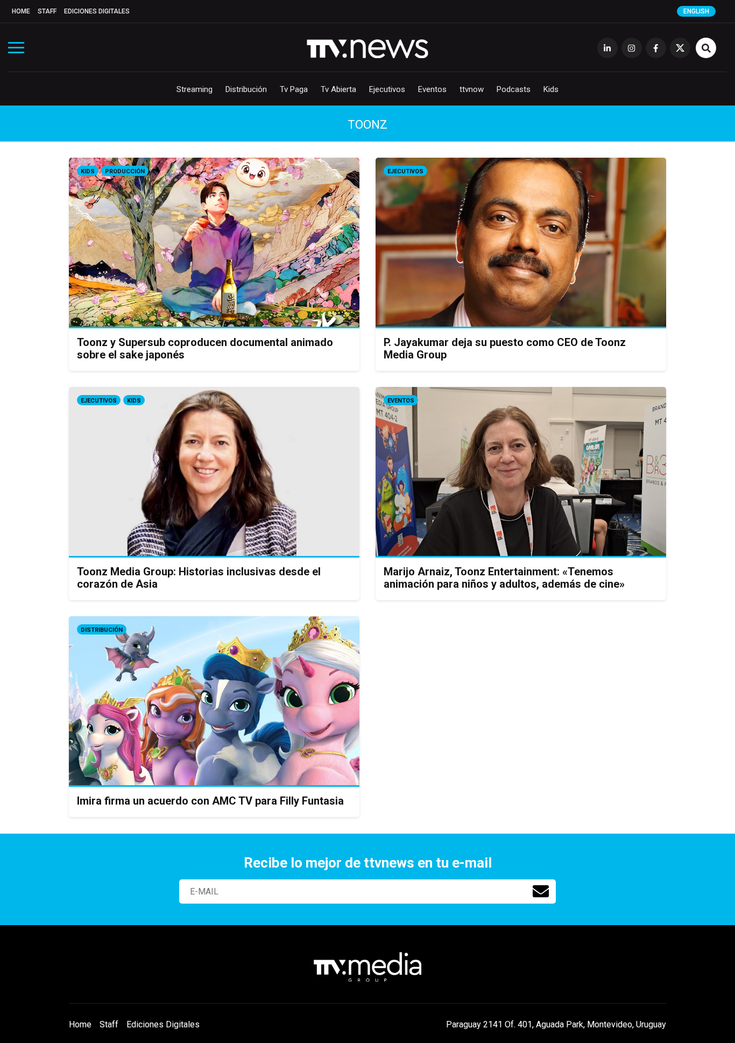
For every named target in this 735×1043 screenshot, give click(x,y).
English (696, 11)
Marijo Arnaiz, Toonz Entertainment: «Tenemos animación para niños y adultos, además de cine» (504, 577)
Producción (125, 171)
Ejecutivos (387, 89)
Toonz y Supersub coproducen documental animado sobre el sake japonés (205, 348)
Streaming (194, 89)
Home (21, 11)
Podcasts (514, 89)
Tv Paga (294, 89)
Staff (47, 11)
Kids (551, 89)
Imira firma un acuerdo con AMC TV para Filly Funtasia (210, 800)
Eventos (432, 89)
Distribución (246, 89)
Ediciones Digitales (97, 11)
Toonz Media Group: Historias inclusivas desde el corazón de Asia (199, 577)
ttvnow (472, 89)
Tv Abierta (338, 89)
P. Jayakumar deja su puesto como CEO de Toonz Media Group (505, 348)
